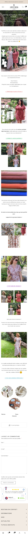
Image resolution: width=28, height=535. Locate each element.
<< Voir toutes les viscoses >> (14, 286)
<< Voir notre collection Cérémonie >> (14, 378)
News (11, 21)
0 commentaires (15, 425)
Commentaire (4, 455)
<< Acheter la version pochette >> (14, 138)
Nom (2, 442)
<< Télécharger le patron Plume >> (14, 91)
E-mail (3, 449)
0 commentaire (17, 21)
